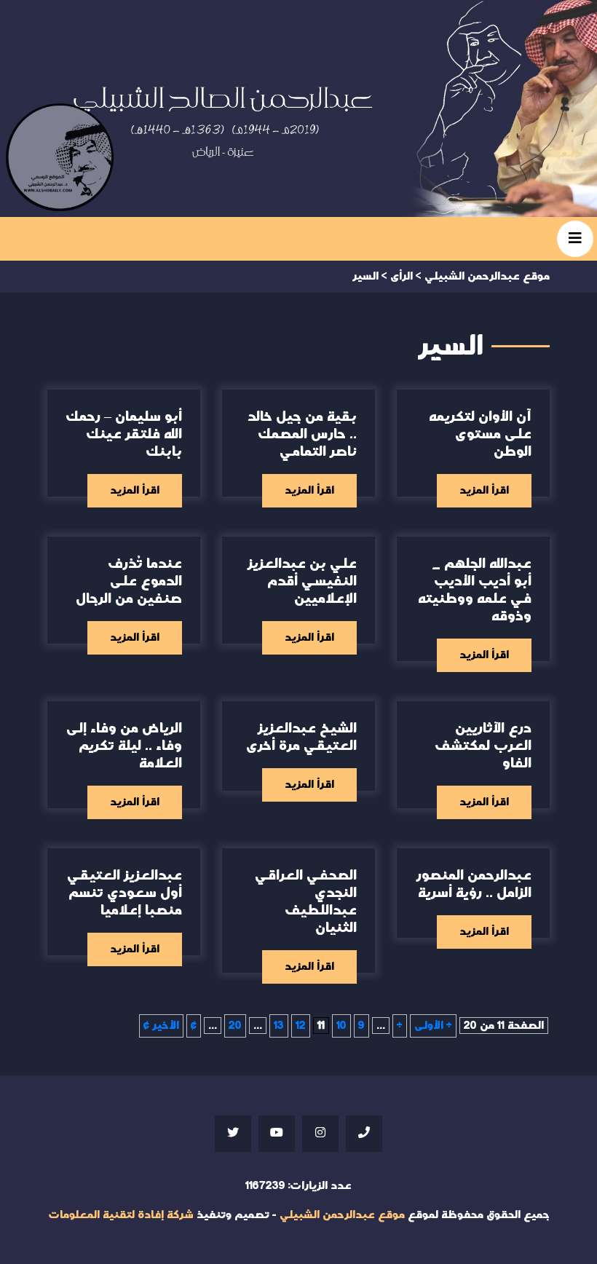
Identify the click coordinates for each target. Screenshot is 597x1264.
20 (235, 1025)
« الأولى (433, 1025)
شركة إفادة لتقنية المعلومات (121, 1214)
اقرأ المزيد (484, 490)
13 (279, 1025)
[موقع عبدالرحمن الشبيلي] (298, 108)
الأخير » (161, 1025)
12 (301, 1025)
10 (341, 1025)
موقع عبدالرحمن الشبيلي (342, 1214)
